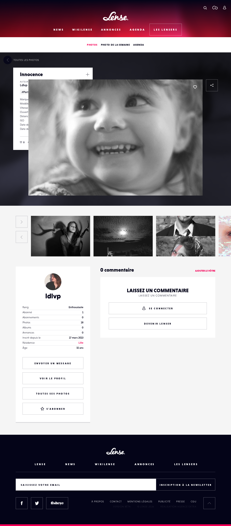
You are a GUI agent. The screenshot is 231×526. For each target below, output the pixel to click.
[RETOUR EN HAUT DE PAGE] (209, 503)
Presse (180, 501)
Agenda (137, 29)
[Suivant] (22, 222)
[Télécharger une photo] (215, 8)
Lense (40, 464)
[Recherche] (205, 8)
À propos (97, 501)
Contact (116, 501)
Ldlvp (23, 85)
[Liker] (195, 87)
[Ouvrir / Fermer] (88, 74)
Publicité (164, 501)
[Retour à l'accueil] (115, 16)
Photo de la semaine (115, 44)
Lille (80, 342)
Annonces (111, 29)
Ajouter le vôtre (205, 270)
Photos (92, 44)
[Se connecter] (224, 8)
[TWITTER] (37, 503)
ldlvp (53, 296)
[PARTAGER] (212, 85)
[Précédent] (22, 237)
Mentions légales (140, 501)
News (58, 29)
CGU (193, 501)
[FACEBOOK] (22, 503)
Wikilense (82, 29)
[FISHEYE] (57, 503)
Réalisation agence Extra (178, 506)
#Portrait (27, 91)
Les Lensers (166, 29)
